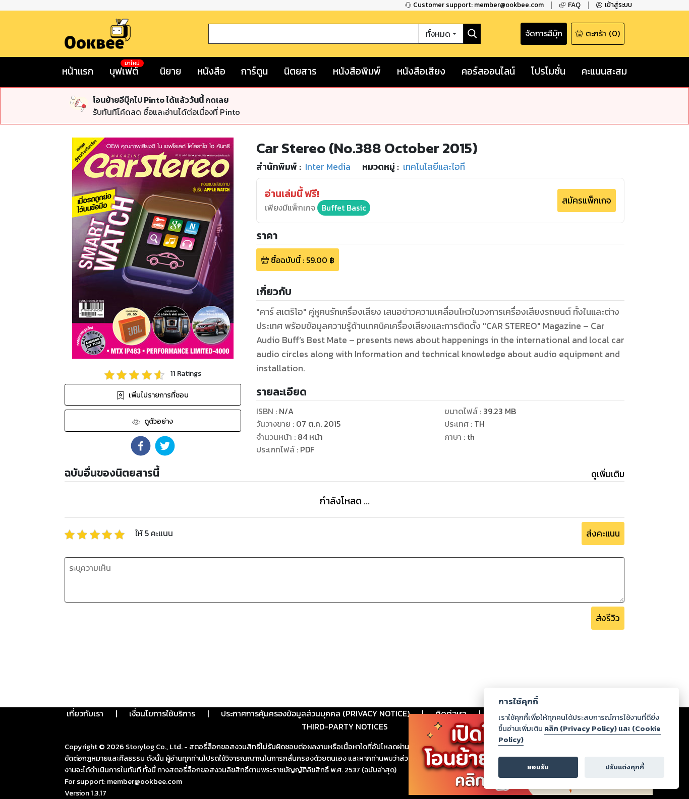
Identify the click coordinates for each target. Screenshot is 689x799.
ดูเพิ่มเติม (607, 474)
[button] (141, 446)
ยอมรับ (538, 767)
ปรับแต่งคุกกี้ (624, 767)
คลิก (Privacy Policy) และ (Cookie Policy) (579, 734)
